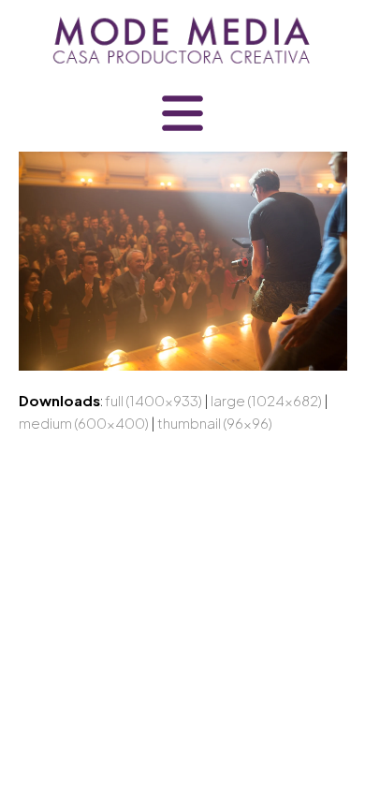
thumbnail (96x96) (214, 423)
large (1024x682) (266, 400)
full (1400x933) (153, 400)
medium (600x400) (84, 423)
